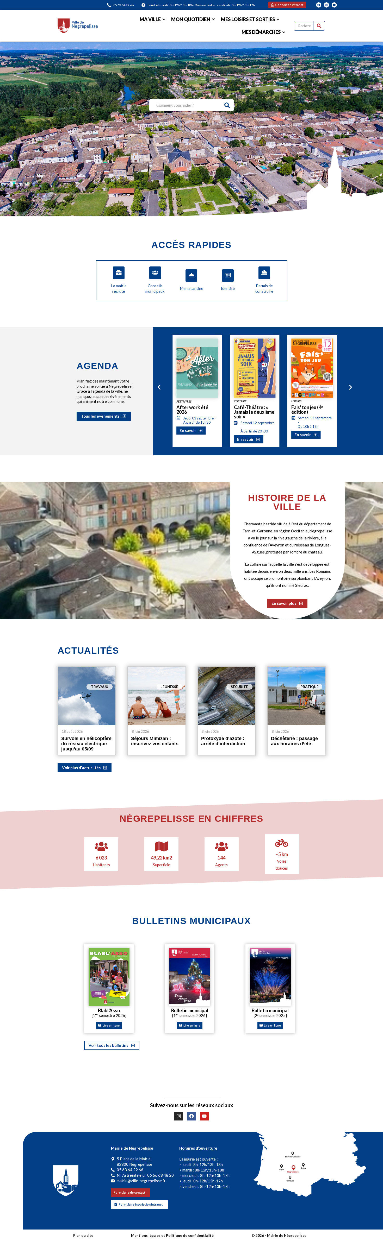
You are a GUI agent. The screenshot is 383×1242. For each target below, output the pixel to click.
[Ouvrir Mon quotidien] (213, 19)
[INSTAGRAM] (326, 5)
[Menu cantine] (191, 275)
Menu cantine (191, 288)
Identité (228, 288)
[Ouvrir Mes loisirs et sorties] (278, 19)
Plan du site (83, 1235)
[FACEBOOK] (318, 5)
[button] (159, 387)
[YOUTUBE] (334, 5)
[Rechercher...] (319, 26)
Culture (182, 401)
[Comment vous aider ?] (227, 105)
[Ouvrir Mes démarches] (283, 32)
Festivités (298, 401)
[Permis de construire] (264, 272)
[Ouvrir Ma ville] (163, 19)
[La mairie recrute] (119, 272)
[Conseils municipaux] (155, 272)
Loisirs (239, 401)
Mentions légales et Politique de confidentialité (172, 1235)
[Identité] (228, 275)
